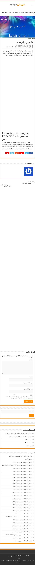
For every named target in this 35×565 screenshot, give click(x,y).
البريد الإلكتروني (28, 383)
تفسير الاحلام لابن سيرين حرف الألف (22, 462)
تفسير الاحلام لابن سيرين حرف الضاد (18, 12)
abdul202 (29, 45)
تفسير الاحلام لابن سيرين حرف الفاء (22, 519)
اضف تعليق (8, 46)
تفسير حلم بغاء (30, 445)
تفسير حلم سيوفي (29, 442)
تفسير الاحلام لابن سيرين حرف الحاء (22, 480)
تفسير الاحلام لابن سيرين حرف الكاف (22, 525)
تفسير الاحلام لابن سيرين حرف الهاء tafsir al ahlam (18, 534)
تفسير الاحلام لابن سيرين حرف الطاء (22, 507)
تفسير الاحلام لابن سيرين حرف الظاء (22, 510)
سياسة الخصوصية (24, 560)
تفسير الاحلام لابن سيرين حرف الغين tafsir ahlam (19, 516)
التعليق (31, 359)
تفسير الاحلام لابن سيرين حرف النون (22, 531)
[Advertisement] (17, 75)
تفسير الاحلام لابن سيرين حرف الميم (22, 528)
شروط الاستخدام (13, 560)
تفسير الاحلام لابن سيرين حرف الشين (22, 498)
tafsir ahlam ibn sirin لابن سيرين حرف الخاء (20, 456)
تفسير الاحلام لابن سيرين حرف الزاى (22, 492)
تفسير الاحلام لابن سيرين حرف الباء (22, 468)
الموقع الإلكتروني (28, 389)
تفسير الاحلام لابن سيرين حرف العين (22, 513)
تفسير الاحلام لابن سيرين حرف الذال (22, 486)
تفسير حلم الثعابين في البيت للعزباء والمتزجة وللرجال (20, 433)
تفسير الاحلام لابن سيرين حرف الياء (22, 541)
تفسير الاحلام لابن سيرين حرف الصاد (22, 501)
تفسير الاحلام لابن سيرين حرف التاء (22, 471)
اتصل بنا (32, 560)
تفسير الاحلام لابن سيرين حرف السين (22, 495)
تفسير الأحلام (28, 459)
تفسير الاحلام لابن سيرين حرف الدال (22, 483)
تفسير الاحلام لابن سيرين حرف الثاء (22, 474)
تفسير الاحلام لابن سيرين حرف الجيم (22, 477)
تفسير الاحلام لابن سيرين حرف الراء (22, 489)
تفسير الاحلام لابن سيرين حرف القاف (22, 522)
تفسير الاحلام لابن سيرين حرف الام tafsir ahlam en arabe (17, 465)
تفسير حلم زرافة (29, 439)
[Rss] (19, 558)
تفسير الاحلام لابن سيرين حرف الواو (22, 538)
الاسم (31, 377)
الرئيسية (31, 12)
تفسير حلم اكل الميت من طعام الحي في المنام (21, 436)
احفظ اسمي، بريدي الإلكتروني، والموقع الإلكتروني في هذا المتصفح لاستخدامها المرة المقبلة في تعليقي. (19, 396)
